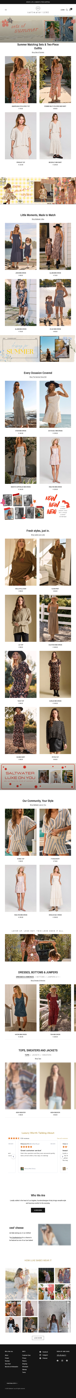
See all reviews (62, 1138)
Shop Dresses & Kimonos (38, 980)
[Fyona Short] (55, 832)
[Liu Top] (21, 618)
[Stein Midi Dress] (21, 404)
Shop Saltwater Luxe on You (38, 805)
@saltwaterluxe (17, 1237)
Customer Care (26, 1355)
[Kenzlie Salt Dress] (55, 888)
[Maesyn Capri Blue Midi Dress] (21, 460)
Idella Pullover (20, 589)
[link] (38, 1168)
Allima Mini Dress (55, 273)
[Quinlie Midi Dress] (55, 674)
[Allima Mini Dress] (55, 246)
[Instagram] (63, 1360)
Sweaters (46, 1055)
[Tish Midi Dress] (55, 1007)
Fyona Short (55, 859)
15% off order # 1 (61, 1355)
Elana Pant (55, 589)
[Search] (66, 10)
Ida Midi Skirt (21, 757)
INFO (24, 1351)
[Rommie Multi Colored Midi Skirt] (55, 79)
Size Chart (8, 1364)
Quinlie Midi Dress (55, 701)
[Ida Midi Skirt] (21, 730)
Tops (27, 1055)
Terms (24, 1372)
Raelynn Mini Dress (55, 487)
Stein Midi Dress (20, 431)
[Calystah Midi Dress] (55, 618)
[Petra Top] (55, 730)
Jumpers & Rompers (56, 977)
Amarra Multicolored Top (21, 106)
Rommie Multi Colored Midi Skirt (55, 106)
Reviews (7, 1361)
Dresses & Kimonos (25, 977)
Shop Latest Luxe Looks (38, 535)
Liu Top (20, 645)
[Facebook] (59, 1360)
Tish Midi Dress (55, 1034)
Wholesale (25, 1367)
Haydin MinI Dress (21, 1034)
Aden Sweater (21, 1112)
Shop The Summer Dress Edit (38, 377)
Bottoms (41, 977)
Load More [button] (38, 1338)
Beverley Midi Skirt (55, 162)
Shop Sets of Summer (38, 52)
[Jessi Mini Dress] (21, 246)
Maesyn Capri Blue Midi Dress (21, 487)
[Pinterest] (68, 1360)
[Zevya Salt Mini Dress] (55, 404)
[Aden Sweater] (21, 1085)
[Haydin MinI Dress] (21, 1007)
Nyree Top (20, 859)
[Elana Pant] (55, 562)
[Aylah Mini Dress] (55, 302)
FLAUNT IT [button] (39, 1264)
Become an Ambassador (11, 1367)
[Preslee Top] (21, 135)
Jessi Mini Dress (21, 273)
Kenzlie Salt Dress (55, 915)
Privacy (24, 1358)
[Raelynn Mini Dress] (55, 460)
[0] (69, 10)
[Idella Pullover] (21, 562)
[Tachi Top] (21, 674)
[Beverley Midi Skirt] (55, 135)
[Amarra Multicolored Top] (21, 79)
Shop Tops (38, 1058)
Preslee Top (21, 162)
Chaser (7, 1358)
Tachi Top (21, 701)
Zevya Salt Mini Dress (55, 431)
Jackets (35, 1055)
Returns (24, 1361)
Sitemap (24, 1369)
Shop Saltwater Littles (38, 219)
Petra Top (55, 757)
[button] (13, 1157)
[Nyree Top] (21, 832)
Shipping (24, 1364)
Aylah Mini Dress (55, 329)
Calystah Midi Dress (55, 645)
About (6, 1355)
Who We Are (9, 1351)
